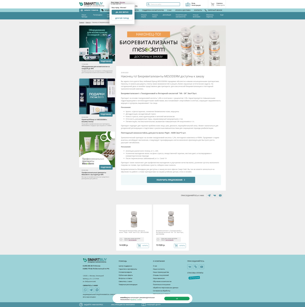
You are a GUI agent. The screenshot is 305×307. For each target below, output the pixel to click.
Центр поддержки (125, 266)
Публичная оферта (126, 275)
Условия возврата (125, 272)
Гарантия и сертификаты (128, 269)
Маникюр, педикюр (210, 16)
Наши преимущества (161, 272)
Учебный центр (153, 304)
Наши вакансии (159, 278)
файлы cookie (136, 299)
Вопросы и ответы (125, 278)
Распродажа (97, 15)
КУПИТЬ (145, 245)
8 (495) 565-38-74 (89, 266)
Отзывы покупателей (161, 275)
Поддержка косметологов (153, 10)
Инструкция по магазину (123, 304)
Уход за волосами (196, 16)
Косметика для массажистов (181, 16)
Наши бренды (84, 16)
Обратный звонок (215, 10)
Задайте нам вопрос (93, 304)
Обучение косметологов (162, 281)
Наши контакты (159, 269)
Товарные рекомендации (128, 284)
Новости (135, 10)
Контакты (198, 10)
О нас (169, 10)
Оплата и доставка (183, 10)
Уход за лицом (144, 16)
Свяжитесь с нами (125, 281)
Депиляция (167, 15)
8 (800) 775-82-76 (89, 269)
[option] (134, 228)
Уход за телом (155, 16)
